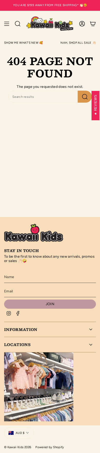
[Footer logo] (33, 232)
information (20, 329)
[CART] (92, 23)
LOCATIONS (17, 344)
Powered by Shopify (49, 447)
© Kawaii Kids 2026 (17, 447)
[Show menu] (7, 23)
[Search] (85, 97)
